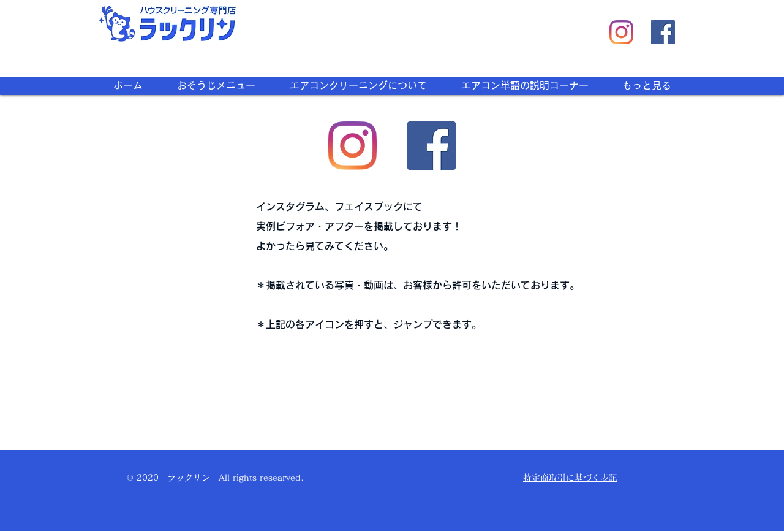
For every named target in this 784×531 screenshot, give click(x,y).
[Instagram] (621, 32)
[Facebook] (663, 32)
